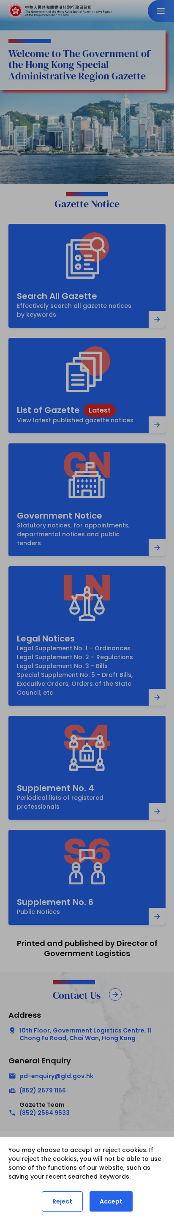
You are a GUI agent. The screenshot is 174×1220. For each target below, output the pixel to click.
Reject (62, 1201)
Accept (111, 1201)
